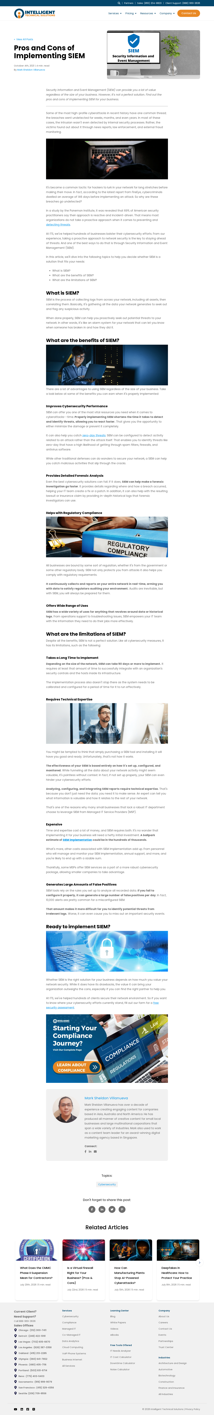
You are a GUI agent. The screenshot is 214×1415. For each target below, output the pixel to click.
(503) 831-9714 (38, 1370)
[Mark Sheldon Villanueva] (66, 1109)
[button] (200, 1263)
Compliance (69, 1322)
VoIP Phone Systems (74, 1353)
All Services (68, 1365)
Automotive (165, 1369)
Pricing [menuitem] (129, 13)
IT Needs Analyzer (120, 1350)
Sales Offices (23, 1325)
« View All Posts (23, 39)
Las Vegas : (25, 1341)
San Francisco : (27, 1387)
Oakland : (24, 1353)
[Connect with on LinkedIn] (91, 1151)
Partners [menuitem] (128, 3)
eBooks (114, 1334)
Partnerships (166, 1341)
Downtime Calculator (122, 1363)
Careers (163, 1322)
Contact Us (188, 13)
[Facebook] (27, 1409)
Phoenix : (23, 1364)
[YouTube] (15, 1409)
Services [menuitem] (113, 13)
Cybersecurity (107, 1184)
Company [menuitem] (166, 13)
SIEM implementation (77, 840)
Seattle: (23, 1393)
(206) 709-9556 (37, 1393)
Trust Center (166, 1347)
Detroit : (23, 1336)
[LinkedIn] (22, 1409)
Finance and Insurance (172, 1387)
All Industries (166, 1394)
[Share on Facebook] (92, 1209)
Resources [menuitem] (146, 13)
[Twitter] (33, 1409)
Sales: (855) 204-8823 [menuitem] (149, 3)
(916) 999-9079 (43, 1381)
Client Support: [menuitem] (182, 3)
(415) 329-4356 (45, 1387)
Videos (114, 1328)
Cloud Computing (72, 1347)
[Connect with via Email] (96, 1151)
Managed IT (69, 1328)
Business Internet (72, 1359)
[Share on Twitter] (112, 1209)
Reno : (22, 1376)
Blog (112, 1316)
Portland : (24, 1370)
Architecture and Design (173, 1363)
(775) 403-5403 (35, 1376)
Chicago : (24, 1330)
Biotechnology (167, 1375)
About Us (164, 1316)
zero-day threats (94, 435)
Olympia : (24, 1359)
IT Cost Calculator (120, 1357)
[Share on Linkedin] (102, 1209)
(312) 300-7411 (38, 1330)
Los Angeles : (26, 1347)
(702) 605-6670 (41, 1341)
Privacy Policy (192, 1409)
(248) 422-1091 (37, 1336)
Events (162, 1334)
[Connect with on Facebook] (87, 1151)
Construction (166, 1381)
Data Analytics (70, 1341)
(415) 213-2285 (38, 1353)
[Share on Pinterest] (122, 1209)
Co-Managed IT (71, 1334)
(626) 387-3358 (43, 1347)
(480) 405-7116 (37, 1364)
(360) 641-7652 (38, 1359)
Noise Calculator (120, 1369)
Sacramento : (26, 1381)
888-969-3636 (27, 1321)
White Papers (118, 1322)
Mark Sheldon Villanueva (31, 69)
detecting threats (58, 225)
